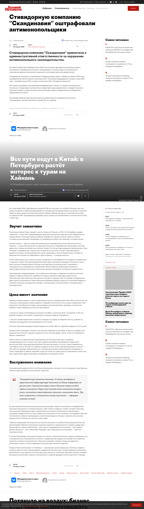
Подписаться (88, 2)
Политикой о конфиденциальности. (36, 506)
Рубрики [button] (47, 8)
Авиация (61, 473)
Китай (54, 473)
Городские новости (112, 473)
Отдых (24, 473)
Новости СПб (84, 473)
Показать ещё (110, 262)
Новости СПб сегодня (97, 473)
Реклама (91, 8)
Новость (17, 473)
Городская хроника (126, 473)
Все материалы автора (36, 47)
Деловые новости (72, 473)
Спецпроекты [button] (62, 8)
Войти (133, 8)
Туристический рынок (43, 473)
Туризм (31, 473)
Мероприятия (78, 8)
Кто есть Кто (101, 8)
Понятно (136, 505)
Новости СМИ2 (15, 135)
